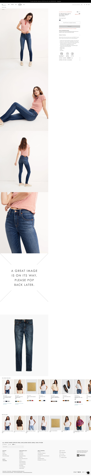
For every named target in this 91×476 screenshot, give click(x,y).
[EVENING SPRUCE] (16, 401)
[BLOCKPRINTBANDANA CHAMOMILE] (28, 400)
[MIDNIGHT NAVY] (75, 402)
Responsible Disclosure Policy (27, 472)
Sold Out (70, 26)
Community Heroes (22, 461)
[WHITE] (8, 401)
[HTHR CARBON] (56, 401)
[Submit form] (22, 446)
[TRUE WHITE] (42, 400)
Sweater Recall (21, 468)
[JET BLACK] (78, 402)
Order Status (21, 453)
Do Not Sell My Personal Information (8, 472)
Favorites (4, 453)
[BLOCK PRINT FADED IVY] (30, 400)
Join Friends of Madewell (42, 453)
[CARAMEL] (64, 400)
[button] (4, 9)
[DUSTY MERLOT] (80, 402)
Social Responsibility (41, 458)
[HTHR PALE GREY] (4, 401)
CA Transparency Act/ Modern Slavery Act (18, 471)
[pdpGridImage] (24, 39)
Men (16, 4)
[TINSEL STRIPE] (18, 401)
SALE (24, 4)
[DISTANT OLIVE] (68, 400)
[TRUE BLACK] (66, 400)
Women (12, 4)
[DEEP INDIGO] (6, 401)
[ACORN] (40, 400)
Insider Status (5, 454)
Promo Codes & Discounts (23, 458)
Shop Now (59, 1)
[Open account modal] (86, 4)
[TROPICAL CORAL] (32, 400)
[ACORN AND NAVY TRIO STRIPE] (54, 401)
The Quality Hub (40, 454)
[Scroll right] (10, 401)
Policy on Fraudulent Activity (18, 472)
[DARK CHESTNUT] (52, 401)
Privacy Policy (9, 471)
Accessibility (21, 465)
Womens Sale (4, 7)
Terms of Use (4, 471)
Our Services (21, 454)
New (9, 4)
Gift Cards (21, 457)
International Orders (22, 464)
